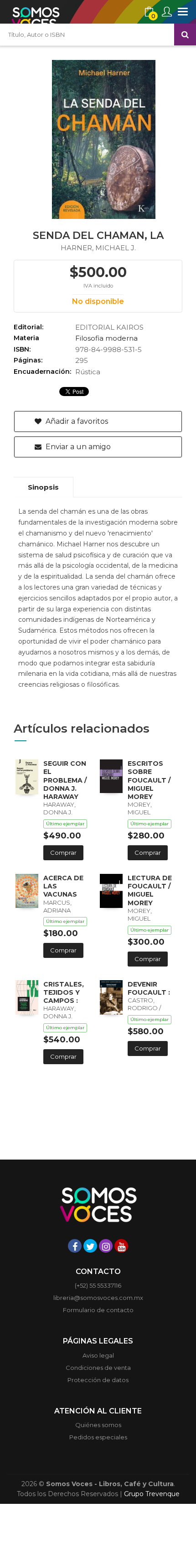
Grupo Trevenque (152, 1494)
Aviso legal (98, 1355)
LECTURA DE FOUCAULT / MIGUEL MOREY (150, 890)
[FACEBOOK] (75, 1246)
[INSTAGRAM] (106, 1246)
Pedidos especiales (98, 1437)
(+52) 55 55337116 (98, 1285)
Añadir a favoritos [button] (76, 421)
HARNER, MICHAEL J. (98, 247)
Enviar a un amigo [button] (77, 446)
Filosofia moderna (106, 338)
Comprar (63, 852)
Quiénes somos (98, 1424)
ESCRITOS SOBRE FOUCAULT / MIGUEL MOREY (149, 780)
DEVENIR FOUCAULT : (149, 988)
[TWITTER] (90, 1246)
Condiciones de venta (98, 1367)
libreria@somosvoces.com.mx (98, 1297)
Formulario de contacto (98, 1310)
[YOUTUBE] (121, 1246)
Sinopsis (43, 487)
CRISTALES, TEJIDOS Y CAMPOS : (63, 992)
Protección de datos (98, 1379)
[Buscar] (185, 34)
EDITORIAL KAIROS (109, 327)
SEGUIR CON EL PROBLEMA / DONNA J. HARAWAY (65, 780)
